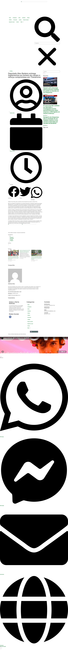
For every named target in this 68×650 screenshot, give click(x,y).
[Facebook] (10, 317)
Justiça (20, 19)
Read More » (45, 94)
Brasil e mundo (26, 19)
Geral (19, 17)
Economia (15, 19)
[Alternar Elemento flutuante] (1, 648)
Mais (21, 21)
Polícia (28, 17)
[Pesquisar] (44, 73)
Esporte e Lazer (12, 21)
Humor (17, 21)
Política (10, 19)
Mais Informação (3, 646)
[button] (47, 29)
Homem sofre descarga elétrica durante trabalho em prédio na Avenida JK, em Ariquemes (51, 90)
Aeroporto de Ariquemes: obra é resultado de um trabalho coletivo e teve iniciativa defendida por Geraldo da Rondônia (51, 120)
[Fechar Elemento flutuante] (1, 356)
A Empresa (15, 17)
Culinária (23, 17)
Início (10, 17)
